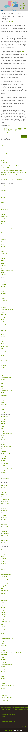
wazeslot (3, 609)
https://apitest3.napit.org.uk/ (7, 309)
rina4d (2, 192)
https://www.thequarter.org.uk (7, 685)
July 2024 (4, 542)
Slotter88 (4, 451)
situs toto (3, 187)
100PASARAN (4, 357)
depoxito (2, 263)
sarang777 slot (4, 317)
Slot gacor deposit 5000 (6, 628)
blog (9, 125)
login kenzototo (4, 395)
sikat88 (22, 51)
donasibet (3, 400)
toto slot (2, 200)
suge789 (3, 355)
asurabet (3, 474)
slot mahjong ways (6, 446)
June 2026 (4, 490)
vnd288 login (3, 406)
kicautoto (3, 311)
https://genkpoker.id (5, 718)
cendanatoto (3, 351)
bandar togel (3, 286)
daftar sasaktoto (4, 590)
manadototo (3, 385)
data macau (3, 314)
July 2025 (4, 515)
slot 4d (2, 633)
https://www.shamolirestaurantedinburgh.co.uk (11, 723)
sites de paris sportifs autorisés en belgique (10, 165)
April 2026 (4, 494)
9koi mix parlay (4, 338)
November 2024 (5, 533)
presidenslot (3, 409)
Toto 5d (2, 160)
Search (2, 134)
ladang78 (3, 678)
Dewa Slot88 (3, 236)
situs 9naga (3, 237)
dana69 (2, 381)
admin (11, 21)
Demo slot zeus (4, 640)
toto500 (2, 312)
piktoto (2, 260)
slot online (3, 219)
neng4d (2, 437)
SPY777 (2, 148)
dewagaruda (3, 365)
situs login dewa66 (5, 418)
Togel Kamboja (4, 662)
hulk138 (2, 619)
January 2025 (5, 529)
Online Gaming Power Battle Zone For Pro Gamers (13, 177)
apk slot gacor (4, 150)
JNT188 (2, 321)
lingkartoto (3, 202)
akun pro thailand (4, 416)
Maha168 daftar (4, 216)
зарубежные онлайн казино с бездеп (9, 146)
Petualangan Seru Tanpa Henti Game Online (12, 179)
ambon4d (3, 213)
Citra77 (2, 386)
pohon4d (3, 412)
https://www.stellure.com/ (6, 394)
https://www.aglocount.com (7, 638)
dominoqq (3, 402)
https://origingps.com (19, 707)
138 (1, 595)
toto (1, 141)
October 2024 (5, 535)
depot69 (4, 331)
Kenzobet (3, 607)
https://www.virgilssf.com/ (6, 390)
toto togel (3, 256)
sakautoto (3, 604)
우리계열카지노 (4, 583)
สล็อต (2, 143)
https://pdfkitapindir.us (5, 709)
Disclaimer (15, 726)
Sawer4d (3, 465)
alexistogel (3, 421)
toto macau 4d (4, 195)
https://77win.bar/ (4, 345)
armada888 (3, 419)
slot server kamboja (5, 592)
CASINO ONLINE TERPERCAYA (8, 302)
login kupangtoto (6, 442)
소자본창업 (3, 572)
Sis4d (2, 467)
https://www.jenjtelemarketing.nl (8, 714)
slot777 (2, 605)
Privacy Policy (23, 726)
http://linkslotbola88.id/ (6, 711)
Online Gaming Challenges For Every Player (12, 174)
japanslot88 (3, 293)
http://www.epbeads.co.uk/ (6, 433)
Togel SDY (3, 623)
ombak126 (3, 676)
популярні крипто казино (6, 145)
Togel (2, 624)
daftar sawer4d (4, 576)
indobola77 (3, 556)
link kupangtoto (4, 585)
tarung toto (3, 265)
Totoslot (2, 296)
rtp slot (3, 569)
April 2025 (4, 522)
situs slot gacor (4, 404)
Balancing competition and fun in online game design (14, 172)
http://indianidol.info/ (5, 621)
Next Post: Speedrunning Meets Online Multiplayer (21, 129)
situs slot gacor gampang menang (9, 151)
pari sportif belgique (5, 167)
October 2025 (5, 508)
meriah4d (3, 194)
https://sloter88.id (4, 716)
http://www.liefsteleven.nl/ (6, 697)
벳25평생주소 (4, 300)
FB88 (2, 339)
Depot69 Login (5, 478)
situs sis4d (3, 578)
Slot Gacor (3, 367)
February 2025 (5, 526)
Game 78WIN (4, 360)
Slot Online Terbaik (5, 700)
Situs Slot (3, 602)
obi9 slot (2, 334)
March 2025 (4, 524)
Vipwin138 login (4, 463)
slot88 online (3, 372)
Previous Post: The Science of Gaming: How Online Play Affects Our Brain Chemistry (6, 130)
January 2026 (5, 501)
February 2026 (5, 499)
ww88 (2, 341)
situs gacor (3, 428)
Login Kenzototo (6, 453)
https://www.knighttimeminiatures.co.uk (9, 707)
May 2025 (4, 519)
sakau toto (3, 593)
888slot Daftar (4, 253)
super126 (3, 379)
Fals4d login (3, 316)
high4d (3, 439)
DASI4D (2, 588)
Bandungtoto (3, 612)
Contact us (9, 726)
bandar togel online (5, 305)
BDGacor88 (3, 458)
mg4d (2, 636)
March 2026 (4, 497)
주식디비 (3, 597)
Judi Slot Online (4, 699)
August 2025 (5, 513)
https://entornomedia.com (6, 664)
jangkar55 (3, 262)
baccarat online (4, 654)
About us (3, 726)
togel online (3, 239)
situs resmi (3, 462)
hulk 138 (2, 610)
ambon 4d (3, 199)
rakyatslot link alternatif (6, 358)
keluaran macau (4, 209)
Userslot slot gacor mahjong (7, 270)
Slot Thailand (4, 647)
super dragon (4, 399)
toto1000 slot (3, 284)
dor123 (2, 656)
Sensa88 (3, 629)
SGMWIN (3, 350)
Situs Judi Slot (4, 695)
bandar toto (3, 190)
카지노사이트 (4, 648)
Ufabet (2, 435)
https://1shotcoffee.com (6, 574)
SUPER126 (3, 565)
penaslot (2, 267)
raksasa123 (3, 635)
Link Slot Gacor (4, 346)
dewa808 (3, 586)
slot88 (2, 295)
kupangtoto (3, 563)
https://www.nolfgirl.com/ (6, 377)
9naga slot (3, 185)
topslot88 (3, 561)
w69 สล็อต (3, 650)
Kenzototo (3, 374)
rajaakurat (3, 681)
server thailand (4, 456)
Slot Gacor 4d (4, 598)
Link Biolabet (3, 659)
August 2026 (5, 485)
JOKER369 (3, 692)
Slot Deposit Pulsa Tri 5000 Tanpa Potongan (11, 652)
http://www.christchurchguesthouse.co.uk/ (10, 712)
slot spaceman (4, 188)
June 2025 (4, 517)
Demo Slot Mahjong (5, 407)
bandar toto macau (5, 248)
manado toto (3, 643)
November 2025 (5, 506)
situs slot (3, 244)
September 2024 (6, 538)
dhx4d (2, 661)
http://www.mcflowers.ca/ (6, 719)
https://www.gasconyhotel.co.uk (8, 721)
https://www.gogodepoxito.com (7, 228)
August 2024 (5, 540)
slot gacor (3, 298)
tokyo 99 (2, 291)
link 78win (3, 370)
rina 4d (2, 353)
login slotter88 (4, 430)
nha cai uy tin (4, 162)
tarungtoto (3, 214)
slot (1, 232)
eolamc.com (3, 307)
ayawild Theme (8, 730)
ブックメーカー (4, 157)
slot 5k (2, 158)
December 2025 (5, 503)
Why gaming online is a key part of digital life (12, 170)
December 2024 (5, 531)
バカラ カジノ (4, 153)
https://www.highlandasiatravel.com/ (9, 579)
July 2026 (4, 487)
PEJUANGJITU (4, 426)
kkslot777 (3, 336)
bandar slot (3, 324)
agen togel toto (4, 560)
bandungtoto (3, 218)
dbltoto (2, 164)
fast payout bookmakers (6, 369)
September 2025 (6, 510)
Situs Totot (3, 431)
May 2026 (4, 492)
